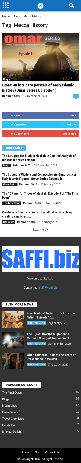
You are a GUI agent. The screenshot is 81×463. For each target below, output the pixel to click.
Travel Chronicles (13, 418)
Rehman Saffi (11, 96)
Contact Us (52, 452)
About (26, 452)
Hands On (8, 221)
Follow (71, 124)
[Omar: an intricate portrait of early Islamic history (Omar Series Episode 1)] (40, 57)
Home (6, 16)
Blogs (6, 79)
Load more (39, 229)
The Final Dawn (11, 203)
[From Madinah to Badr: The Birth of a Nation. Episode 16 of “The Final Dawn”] (13, 319)
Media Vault (9, 405)
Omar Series (9, 184)
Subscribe (69, 133)
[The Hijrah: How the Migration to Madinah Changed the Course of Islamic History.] (13, 340)
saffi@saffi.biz (48, 287)
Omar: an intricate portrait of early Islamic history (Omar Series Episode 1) (38, 88)
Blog (37, 452)
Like (73, 115)
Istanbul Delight (12, 431)
